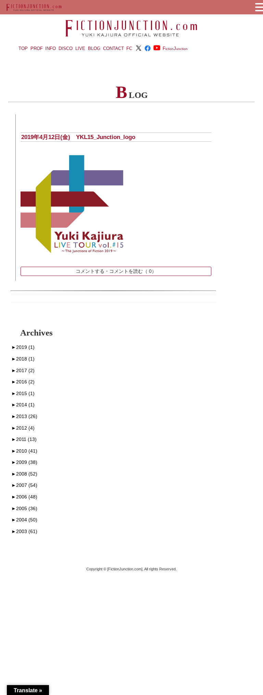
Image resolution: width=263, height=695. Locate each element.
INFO (50, 48)
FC (129, 48)
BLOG (94, 48)
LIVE (80, 48)
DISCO (66, 48)
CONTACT (113, 48)
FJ (175, 48)
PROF (36, 48)
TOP (23, 48)
